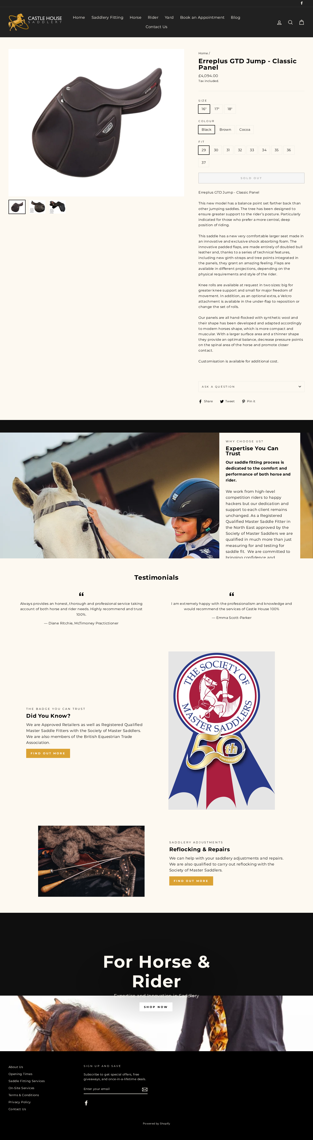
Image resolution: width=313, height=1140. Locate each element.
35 (277, 150)
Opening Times (20, 1074)
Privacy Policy (20, 1102)
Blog (235, 17)
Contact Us (157, 26)
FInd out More (191, 881)
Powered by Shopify (156, 1123)
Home (79, 17)
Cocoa (244, 130)
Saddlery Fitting (107, 17)
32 (240, 150)
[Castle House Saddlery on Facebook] (86, 1102)
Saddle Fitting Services (27, 1081)
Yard (169, 17)
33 (252, 150)
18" (230, 109)
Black (206, 130)
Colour (206, 121)
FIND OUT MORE (48, 753)
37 (204, 163)
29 (204, 150)
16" (204, 109)
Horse (135, 17)
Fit (201, 141)
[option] (96, 122)
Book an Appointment (202, 17)
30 (216, 150)
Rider (153, 17)
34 (264, 150)
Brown (225, 130)
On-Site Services (21, 1088)
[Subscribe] (145, 1089)
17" (217, 109)
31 (228, 150)
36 (289, 150)
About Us (16, 1067)
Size (202, 100)
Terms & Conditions (24, 1095)
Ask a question (218, 386)
